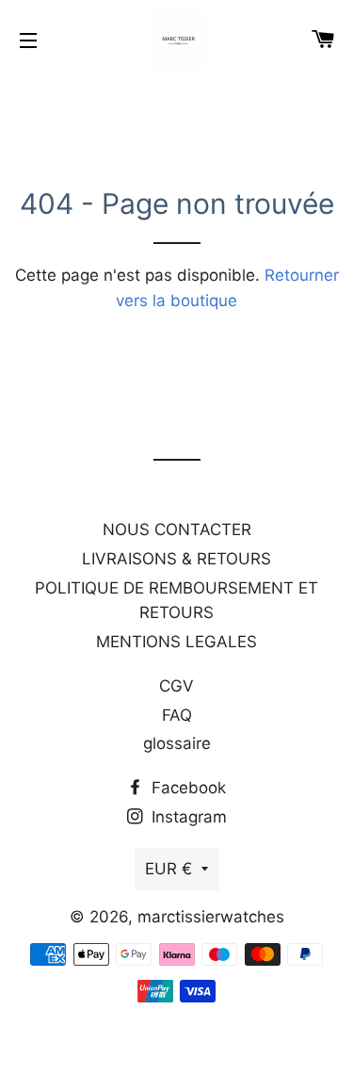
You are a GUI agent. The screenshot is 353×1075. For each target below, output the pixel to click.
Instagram (187, 816)
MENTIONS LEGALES (176, 641)
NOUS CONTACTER (177, 529)
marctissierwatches (210, 916)
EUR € (168, 868)
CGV (176, 685)
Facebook (186, 787)
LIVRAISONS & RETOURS (176, 558)
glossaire (177, 743)
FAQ (177, 715)
